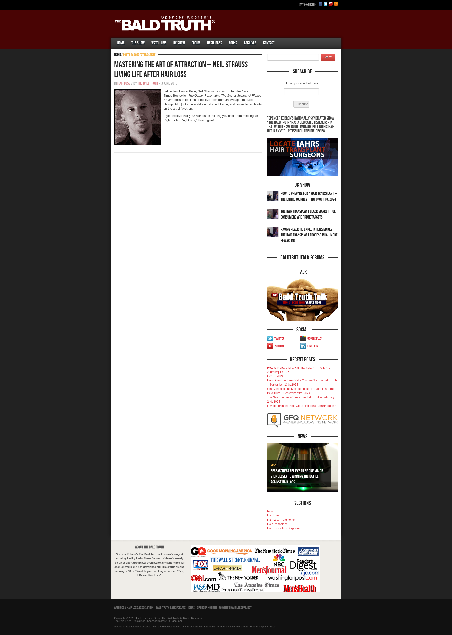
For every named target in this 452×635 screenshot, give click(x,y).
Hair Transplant (277, 524)
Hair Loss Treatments (281, 519)
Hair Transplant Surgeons (283, 528)
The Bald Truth (147, 83)
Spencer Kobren (207, 608)
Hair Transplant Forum (263, 626)
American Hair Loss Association (133, 608)
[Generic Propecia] (281, 38)
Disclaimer (139, 620)
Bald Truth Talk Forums (171, 608)
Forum (196, 43)
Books (233, 43)
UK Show (179, 43)
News (273, 465)
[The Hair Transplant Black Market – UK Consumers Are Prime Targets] (273, 213)
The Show (138, 43)
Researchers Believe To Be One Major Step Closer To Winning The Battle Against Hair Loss (297, 476)
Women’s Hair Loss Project (235, 608)
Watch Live (158, 43)
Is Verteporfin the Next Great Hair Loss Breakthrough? (301, 406)
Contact (268, 43)
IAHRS (191, 608)
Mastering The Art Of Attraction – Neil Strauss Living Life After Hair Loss (181, 70)
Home (121, 43)
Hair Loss (123, 83)
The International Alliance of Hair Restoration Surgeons (184, 626)
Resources (214, 43)
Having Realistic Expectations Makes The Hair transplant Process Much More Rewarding (309, 235)
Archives (250, 43)
